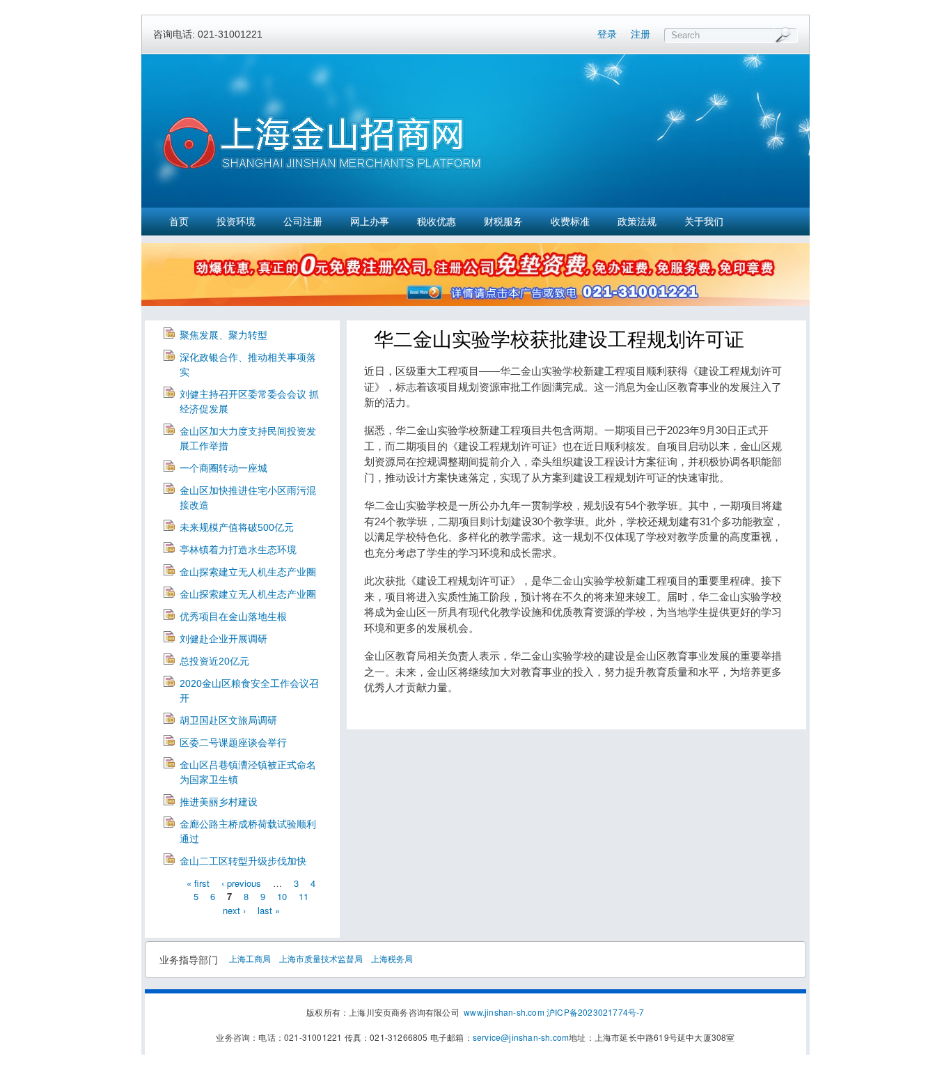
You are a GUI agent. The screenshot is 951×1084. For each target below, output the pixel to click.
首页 (179, 221)
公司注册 (302, 221)
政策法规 (637, 221)
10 (282, 896)
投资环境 (236, 221)
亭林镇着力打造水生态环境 (238, 549)
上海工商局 (250, 958)
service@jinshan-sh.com (521, 1037)
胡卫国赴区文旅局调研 (228, 720)
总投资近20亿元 (214, 661)
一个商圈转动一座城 (223, 468)
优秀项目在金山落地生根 (233, 616)
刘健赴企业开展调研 (223, 638)
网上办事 (369, 221)
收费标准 (570, 221)
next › (234, 909)
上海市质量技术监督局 (321, 958)
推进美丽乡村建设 (219, 801)
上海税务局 (392, 958)
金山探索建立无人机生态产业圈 (248, 572)
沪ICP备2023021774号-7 (596, 1012)
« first (198, 882)
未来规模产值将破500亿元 (237, 527)
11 (303, 896)
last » (269, 909)
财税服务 (503, 221)
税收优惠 (436, 221)
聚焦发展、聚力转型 (223, 335)
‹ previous (241, 882)
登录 (607, 34)
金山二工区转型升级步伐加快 (243, 861)
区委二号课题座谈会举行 (233, 742)
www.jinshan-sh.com (505, 1012)
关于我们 (703, 221)
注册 (640, 34)
